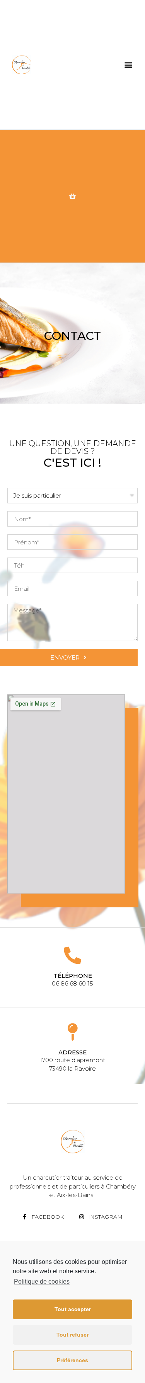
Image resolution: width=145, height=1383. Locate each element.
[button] (128, 64)
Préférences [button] (72, 1360)
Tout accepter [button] (73, 1309)
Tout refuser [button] (72, 1335)
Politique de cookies (42, 1281)
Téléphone (72, 975)
